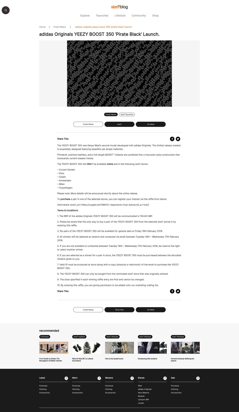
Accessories (44, 393)
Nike (140, 386)
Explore (85, 15)
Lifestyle (120, 15)
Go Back (150, 124)
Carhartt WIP (143, 400)
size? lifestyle (112, 337)
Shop (155, 15)
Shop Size (119, 310)
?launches (102, 15)
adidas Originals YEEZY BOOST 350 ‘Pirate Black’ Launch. (103, 26)
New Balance (143, 393)
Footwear (45, 337)
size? (119, 124)
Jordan (141, 403)
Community (139, 15)
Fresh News (60, 26)
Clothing (42, 389)
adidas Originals (145, 389)
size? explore (79, 337)
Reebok (141, 396)
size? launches (127, 114)
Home (42, 26)
